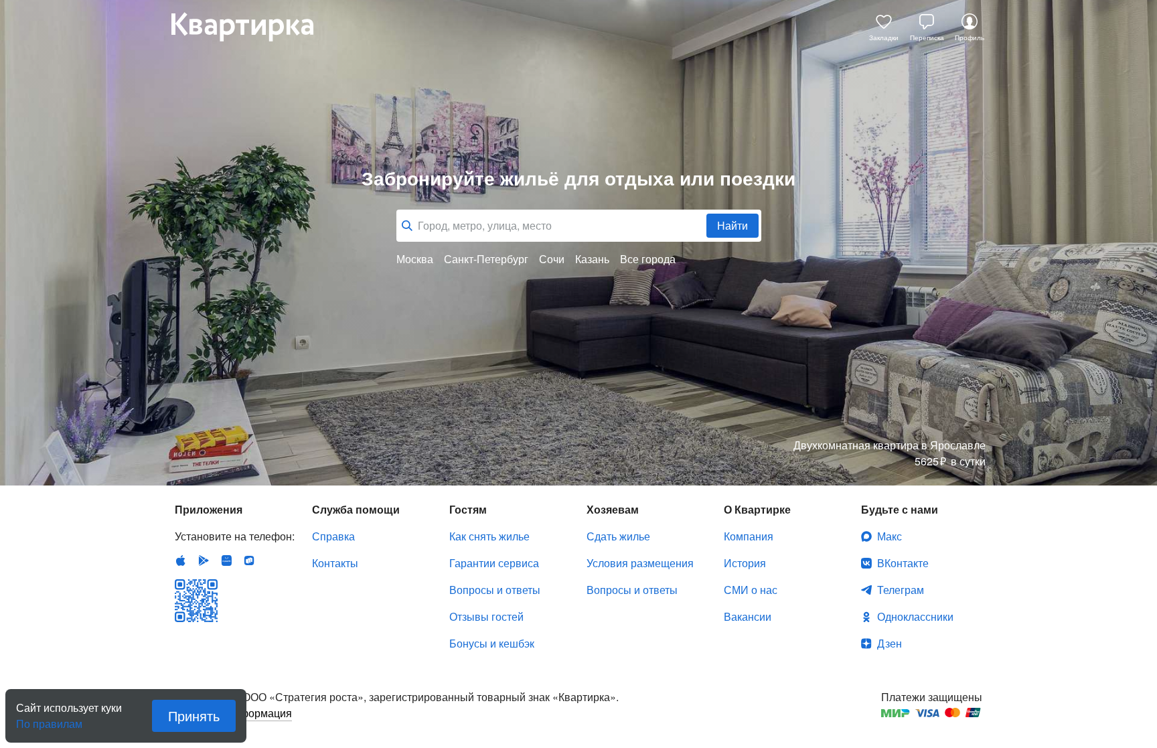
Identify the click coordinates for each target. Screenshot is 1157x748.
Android (204, 560)
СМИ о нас (750, 589)
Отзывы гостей (486, 616)
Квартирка (251, 27)
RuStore (249, 560)
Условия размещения (640, 563)
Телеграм (900, 589)
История (745, 563)
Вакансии (747, 616)
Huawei (226, 560)
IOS (181, 560)
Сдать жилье (618, 536)
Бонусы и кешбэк (491, 643)
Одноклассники (915, 616)
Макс (889, 536)
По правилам (49, 718)
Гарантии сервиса (494, 563)
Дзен (889, 643)
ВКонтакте (903, 563)
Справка (333, 536)
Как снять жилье (489, 536)
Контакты (335, 563)
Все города (648, 259)
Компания (748, 536)
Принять (194, 715)
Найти (732, 225)
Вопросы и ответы (494, 589)
